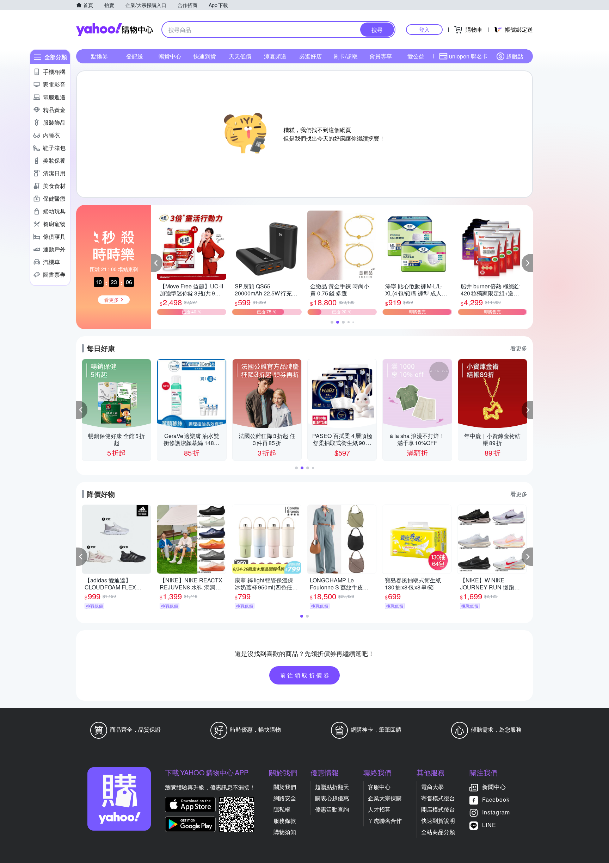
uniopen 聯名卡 (468, 56)
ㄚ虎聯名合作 (385, 821)
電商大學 (432, 787)
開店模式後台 (438, 809)
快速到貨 (204, 56)
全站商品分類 (438, 832)
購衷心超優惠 (332, 798)
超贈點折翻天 (332, 787)
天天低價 (240, 56)
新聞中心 (494, 787)
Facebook (496, 799)
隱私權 (281, 809)
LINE (489, 825)
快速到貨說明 (438, 821)
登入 (424, 29)
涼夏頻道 (275, 56)
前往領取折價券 (305, 675)
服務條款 (284, 821)
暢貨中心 (170, 56)
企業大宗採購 (385, 798)
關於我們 (284, 787)
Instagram (496, 812)
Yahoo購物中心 (114, 29)
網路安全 (284, 798)
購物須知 (284, 832)
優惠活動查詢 (332, 809)
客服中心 (379, 787)
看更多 (518, 348)
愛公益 (415, 56)
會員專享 (380, 56)
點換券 (99, 56)
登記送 (134, 56)
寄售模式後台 (438, 798)
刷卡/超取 (346, 56)
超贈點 (514, 56)
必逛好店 (310, 56)
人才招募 (379, 809)
